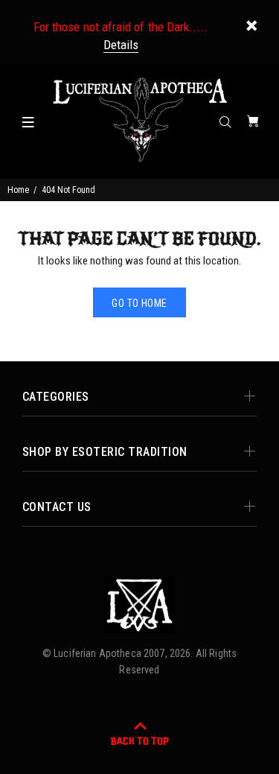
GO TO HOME (139, 303)
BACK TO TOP (139, 741)
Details (120, 44)
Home (18, 190)
